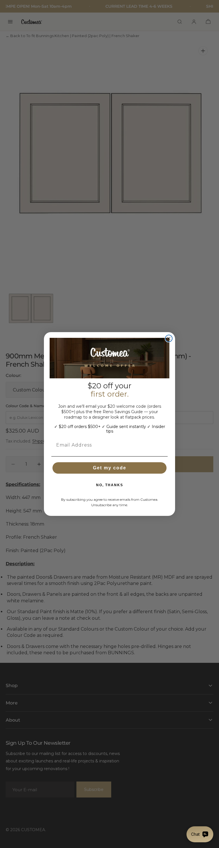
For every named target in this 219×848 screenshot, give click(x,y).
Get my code (109, 467)
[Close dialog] (168, 338)
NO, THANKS (109, 485)
